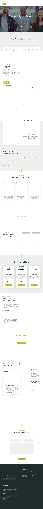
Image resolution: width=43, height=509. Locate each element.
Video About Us (36, 88)
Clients (32, 475)
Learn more (6, 200)
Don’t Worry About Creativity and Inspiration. (35, 382)
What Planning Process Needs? (12, 385)
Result (35, 157)
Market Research (7, 194)
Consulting (33, 472)
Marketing (33, 471)
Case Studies (24, 472)
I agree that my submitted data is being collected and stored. (21, 455)
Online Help (24, 476)
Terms (32, 476)
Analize (7, 157)
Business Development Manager (10, 303)
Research (24, 475)
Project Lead (6, 310)
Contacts (32, 477)
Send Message (21, 458)
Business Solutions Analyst (9, 318)
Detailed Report (37, 52)
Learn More (8, 284)
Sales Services (33, 194)
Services (24, 471)
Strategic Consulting (21, 194)
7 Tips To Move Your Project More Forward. (35, 370)
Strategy (26, 157)
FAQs (23, 474)
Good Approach (6, 52)
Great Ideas (14, 52)
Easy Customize (29, 52)
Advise (16, 157)
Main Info (24, 477)
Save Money (21, 52)
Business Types (34, 474)
